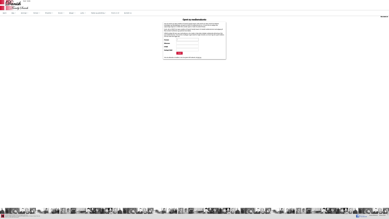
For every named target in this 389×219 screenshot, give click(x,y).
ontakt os (128, 13)
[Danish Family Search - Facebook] (361, 217)
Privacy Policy (382, 215)
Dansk (24, 0)
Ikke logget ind (384, 16)
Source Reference (373, 215)
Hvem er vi (115, 13)
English (28, 0)
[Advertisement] (352, 4)
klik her (199, 57)
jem (4, 13)
